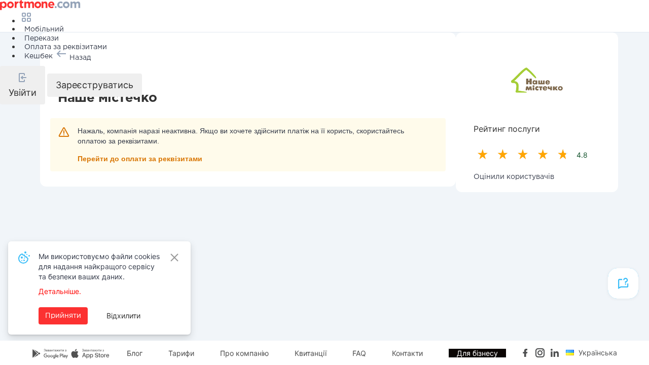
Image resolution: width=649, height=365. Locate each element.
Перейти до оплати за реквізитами (140, 159)
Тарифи (181, 353)
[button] (22, 85)
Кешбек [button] (38, 56)
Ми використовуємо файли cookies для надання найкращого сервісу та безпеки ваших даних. (99, 266)
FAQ (359, 353)
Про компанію (244, 353)
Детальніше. (60, 291)
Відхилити (123, 315)
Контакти (407, 353)
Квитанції (311, 353)
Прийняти (63, 316)
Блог (134, 353)
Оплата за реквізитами (65, 47)
